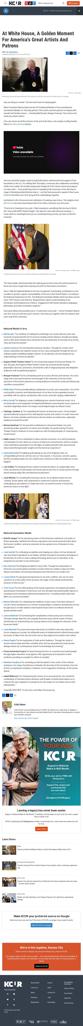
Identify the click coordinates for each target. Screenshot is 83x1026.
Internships (51, 1002)
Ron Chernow (9, 566)
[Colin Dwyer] (7, 707)
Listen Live (34, 988)
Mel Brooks (9, 334)
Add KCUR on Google (41, 925)
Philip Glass (9, 389)
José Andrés (9, 552)
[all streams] (80, 10)
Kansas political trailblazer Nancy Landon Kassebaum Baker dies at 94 (43, 849)
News (19, 846)
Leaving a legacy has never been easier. (41, 810)
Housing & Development (26, 862)
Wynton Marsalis (11, 602)
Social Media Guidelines (68, 983)
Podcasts (34, 997)
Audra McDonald (11, 453)
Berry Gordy (9, 400)
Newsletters (35, 1002)
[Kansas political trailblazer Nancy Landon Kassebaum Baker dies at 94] (9, 850)
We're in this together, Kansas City (41, 947)
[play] (6, 11)
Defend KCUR (41, 966)
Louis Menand (10, 629)
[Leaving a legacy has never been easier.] (41, 766)
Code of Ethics (69, 988)
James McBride (11, 615)
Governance (68, 993)
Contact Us (51, 992)
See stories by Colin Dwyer (26, 718)
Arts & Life (21, 878)
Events (50, 983)
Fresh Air (10, 203)
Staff (49, 988)
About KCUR (35, 983)
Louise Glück (9, 577)
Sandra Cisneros (11, 348)
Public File (67, 998)
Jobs (49, 997)
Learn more (41, 829)
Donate (74, 3)
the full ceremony (17, 124)
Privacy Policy (68, 1003)
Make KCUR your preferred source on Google (41, 916)
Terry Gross (9, 588)
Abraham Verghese (12, 662)
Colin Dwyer (13, 52)
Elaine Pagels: (10, 640)
